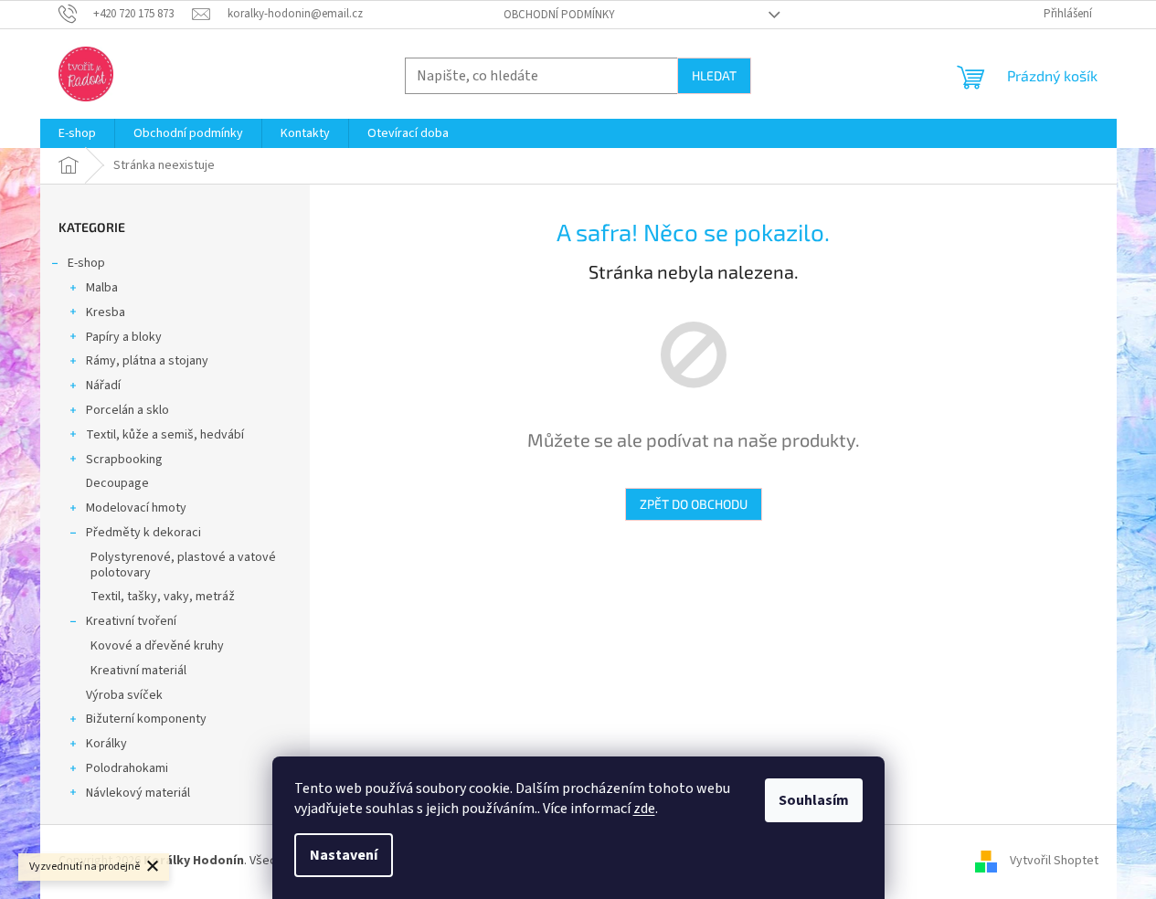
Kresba (105, 312)
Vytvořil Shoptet (1054, 861)
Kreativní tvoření (131, 621)
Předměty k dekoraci (143, 533)
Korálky (106, 744)
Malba (102, 288)
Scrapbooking (124, 459)
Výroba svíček (124, 695)
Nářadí (103, 385)
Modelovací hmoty (136, 508)
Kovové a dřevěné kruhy (157, 646)
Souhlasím (814, 800)
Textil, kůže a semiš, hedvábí (165, 435)
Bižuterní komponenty (146, 719)
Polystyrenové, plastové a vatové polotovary (183, 565)
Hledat (714, 75)
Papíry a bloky (124, 337)
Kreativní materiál (138, 670)
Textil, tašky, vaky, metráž (162, 596)
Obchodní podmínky (559, 14)
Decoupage (117, 483)
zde (644, 809)
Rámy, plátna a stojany (147, 361)
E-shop (86, 263)
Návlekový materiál (138, 793)
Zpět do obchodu (694, 504)
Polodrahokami (127, 768)
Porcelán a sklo (127, 410)
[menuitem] (77, 133)
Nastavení (343, 855)
